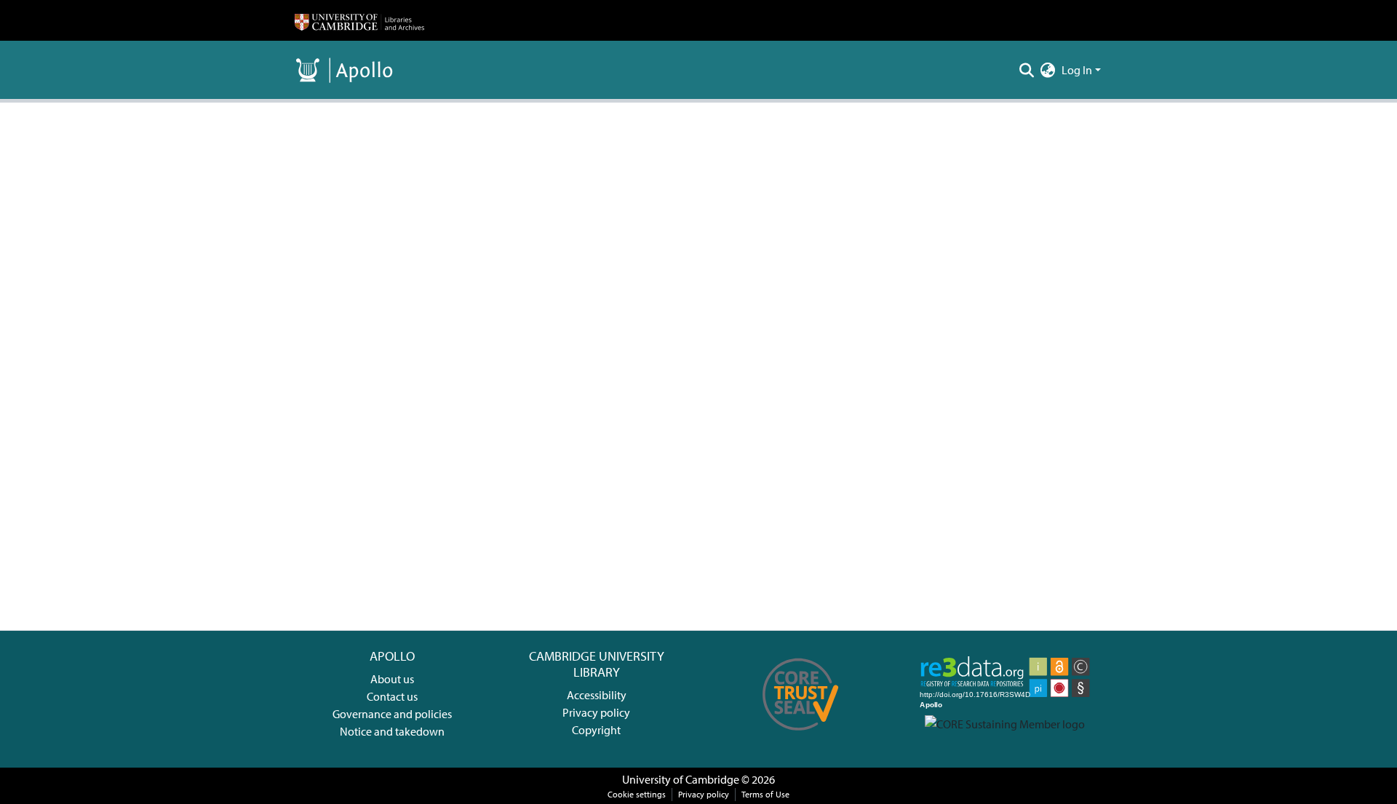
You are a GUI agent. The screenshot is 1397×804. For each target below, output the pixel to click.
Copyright (596, 730)
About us (392, 679)
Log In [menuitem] (1077, 70)
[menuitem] (1048, 70)
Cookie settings (637, 794)
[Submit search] (1027, 70)
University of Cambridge (680, 779)
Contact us (392, 696)
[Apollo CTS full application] (800, 735)
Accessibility (596, 695)
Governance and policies (392, 714)
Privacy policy (596, 712)
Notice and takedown (392, 731)
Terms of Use (765, 794)
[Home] (359, 20)
